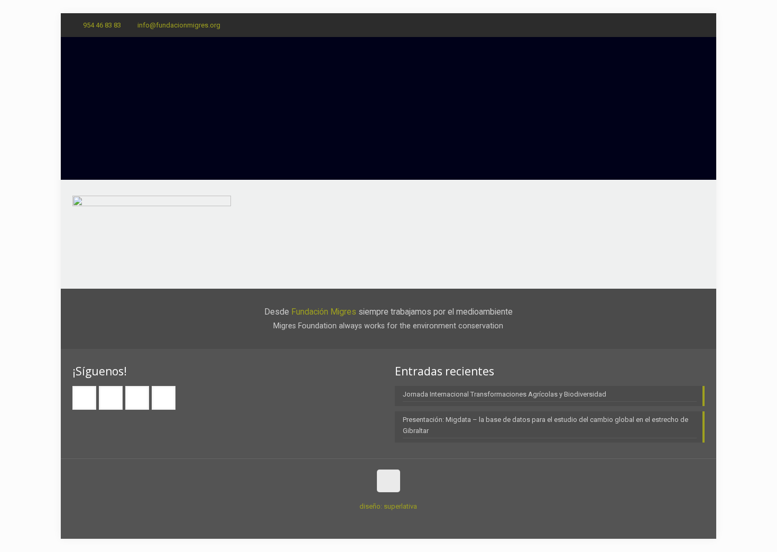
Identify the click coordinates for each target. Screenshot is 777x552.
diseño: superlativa (388, 506)
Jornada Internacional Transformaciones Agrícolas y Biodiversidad (504, 394)
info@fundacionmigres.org (178, 25)
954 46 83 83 (102, 25)
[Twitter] (684, 25)
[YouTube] (699, 25)
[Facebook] (656, 25)
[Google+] (670, 25)
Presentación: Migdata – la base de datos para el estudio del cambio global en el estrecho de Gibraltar (545, 425)
